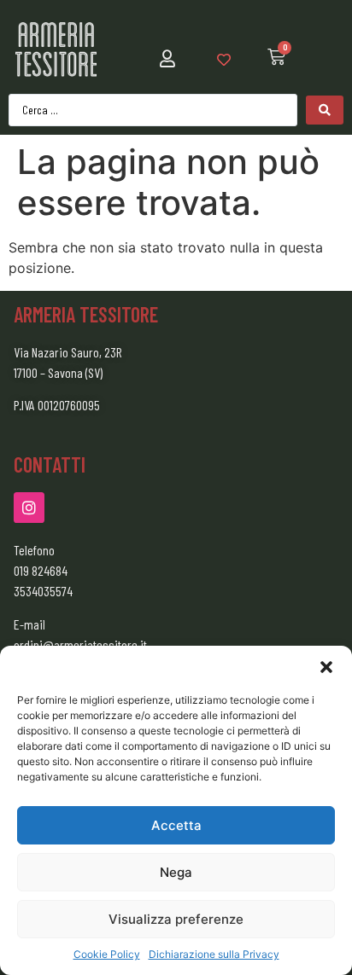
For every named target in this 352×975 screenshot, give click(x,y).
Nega (176, 872)
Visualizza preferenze (176, 919)
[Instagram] (29, 507)
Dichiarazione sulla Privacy (214, 954)
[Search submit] (324, 110)
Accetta (176, 825)
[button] (326, 667)
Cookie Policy (106, 954)
